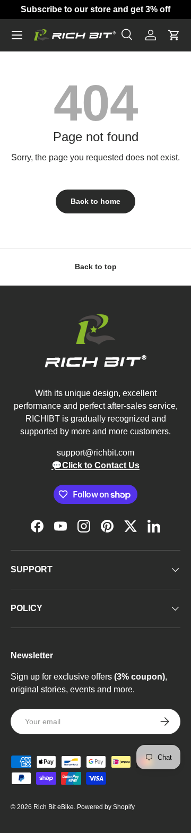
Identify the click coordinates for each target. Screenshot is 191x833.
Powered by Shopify (106, 807)
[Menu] (17, 35)
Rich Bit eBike (53, 807)
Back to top (96, 266)
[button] (174, 35)
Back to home (95, 201)
